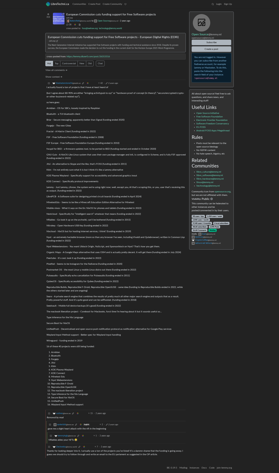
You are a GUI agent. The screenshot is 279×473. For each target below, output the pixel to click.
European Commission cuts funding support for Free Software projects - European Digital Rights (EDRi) (113, 37)
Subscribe (211, 42)
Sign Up (228, 4)
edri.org (69, 18)
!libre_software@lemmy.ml (209, 175)
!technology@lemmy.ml (208, 186)
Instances (194, 468)
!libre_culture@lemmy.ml (208, 172)
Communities (79, 4)
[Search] (212, 4)
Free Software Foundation (209, 116)
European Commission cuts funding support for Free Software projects (111, 14)
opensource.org (222, 191)
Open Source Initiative (207, 113)
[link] (75, 24)
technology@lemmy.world (110, 28)
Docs (204, 468)
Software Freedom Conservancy (212, 123)
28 (70, 25)
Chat (100, 63)
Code (211, 468)
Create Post (94, 4)
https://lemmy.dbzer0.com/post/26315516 (88, 56)
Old (90, 63)
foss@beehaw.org (90, 28)
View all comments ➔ (56, 70)
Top (56, 63)
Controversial (69, 63)
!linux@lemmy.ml (204, 182)
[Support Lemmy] (125, 4)
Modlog (212, 230)
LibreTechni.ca (60, 4)
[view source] (79, 24)
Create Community (112, 4)
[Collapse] (48, 83)
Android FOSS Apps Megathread (213, 130)
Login (219, 4)
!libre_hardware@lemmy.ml (210, 179)
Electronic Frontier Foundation (212, 120)
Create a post (211, 49)
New (81, 63)
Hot (49, 63)
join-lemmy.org (224, 468)
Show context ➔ (53, 77)
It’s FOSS (201, 127)
